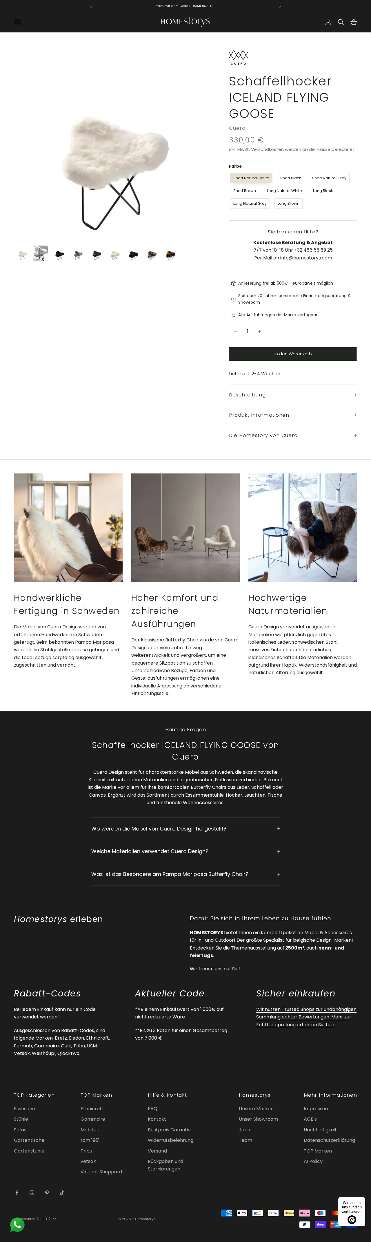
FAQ (152, 1108)
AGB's (310, 1119)
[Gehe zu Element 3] (59, 253)
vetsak (88, 1161)
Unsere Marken (256, 1108)
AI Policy (313, 1161)
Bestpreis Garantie (169, 1129)
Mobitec (90, 1129)
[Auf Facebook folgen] (17, 1193)
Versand (157, 1151)
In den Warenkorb (293, 354)
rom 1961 (90, 1140)
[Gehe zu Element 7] (133, 253)
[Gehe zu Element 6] (115, 253)
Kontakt (157, 1119)
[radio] (250, 178)
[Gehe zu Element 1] (22, 253)
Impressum (317, 1108)
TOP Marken (318, 1151)
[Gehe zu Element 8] (152, 253)
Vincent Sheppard (101, 1171)
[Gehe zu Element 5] (96, 253)
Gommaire (93, 1119)
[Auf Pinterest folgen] (47, 1193)
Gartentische (29, 1140)
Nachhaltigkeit (320, 1129)
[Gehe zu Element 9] (170, 253)
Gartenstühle (29, 1151)
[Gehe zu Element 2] (40, 253)
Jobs (244, 1129)
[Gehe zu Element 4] (78, 253)
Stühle (21, 1119)
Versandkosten (267, 149)
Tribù (86, 1151)
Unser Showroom (258, 1119)
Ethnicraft (92, 1108)
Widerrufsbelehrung (170, 1140)
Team (245, 1140)
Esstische (24, 1108)
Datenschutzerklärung (329, 1140)
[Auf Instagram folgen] (32, 1193)
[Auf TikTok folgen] (62, 1193)
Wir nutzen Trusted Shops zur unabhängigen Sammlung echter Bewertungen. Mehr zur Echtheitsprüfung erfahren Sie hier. (306, 1017)
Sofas (20, 1129)
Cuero (237, 128)
